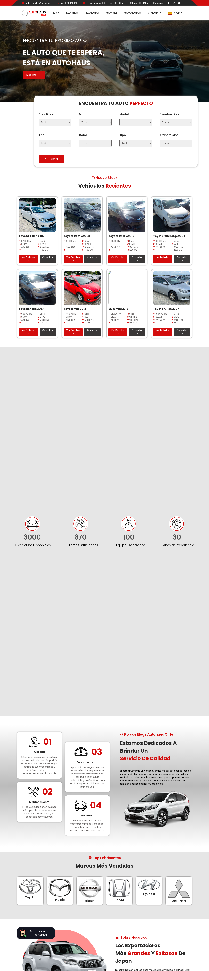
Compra (111, 13)
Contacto (154, 13)
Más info (32, 75)
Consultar (47, 257)
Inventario (92, 13)
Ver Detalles (28, 257)
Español (177, 13)
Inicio (55, 13)
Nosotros (72, 13)
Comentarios (133, 13)
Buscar (53, 159)
